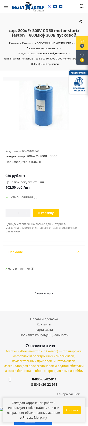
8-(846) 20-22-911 (44, 384)
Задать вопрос (44, 293)
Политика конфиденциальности (44, 335)
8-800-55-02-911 (44, 379)
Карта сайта (44, 329)
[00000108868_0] (44, 105)
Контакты (44, 324)
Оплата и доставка (44, 319)
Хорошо (72, 410)
